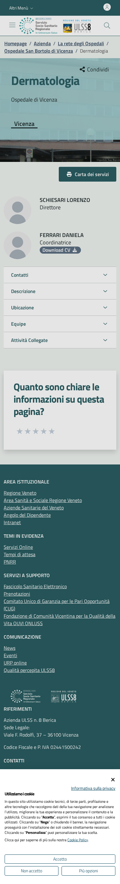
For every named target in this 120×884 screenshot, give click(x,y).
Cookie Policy (77, 840)
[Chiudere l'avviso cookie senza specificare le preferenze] (112, 780)
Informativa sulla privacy (93, 788)
